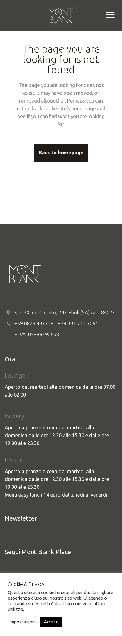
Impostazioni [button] (22, 621)
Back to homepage (61, 152)
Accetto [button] (51, 621)
